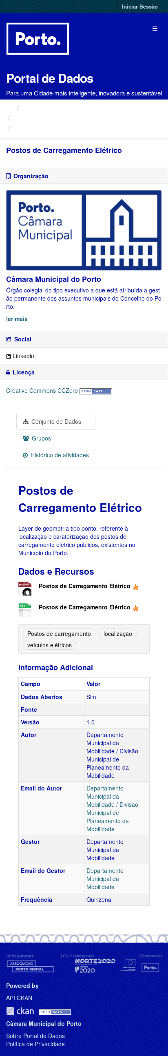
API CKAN (19, 998)
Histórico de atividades (59, 455)
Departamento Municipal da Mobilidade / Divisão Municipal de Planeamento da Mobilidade (112, 808)
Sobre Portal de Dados (35, 1036)
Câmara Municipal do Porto (59, 117)
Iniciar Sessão (140, 6)
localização (118, 633)
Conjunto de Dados (55, 421)
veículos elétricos (49, 645)
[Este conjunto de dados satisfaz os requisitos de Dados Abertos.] (96, 390)
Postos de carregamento (59, 633)
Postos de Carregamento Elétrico (72, 127)
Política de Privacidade (35, 1044)
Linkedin (22, 356)
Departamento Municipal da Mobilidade (105, 878)
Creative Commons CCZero (42, 390)
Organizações (46, 106)
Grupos (40, 438)
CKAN (20, 1011)
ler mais (17, 318)
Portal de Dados (49, 77)
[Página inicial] (9, 106)
